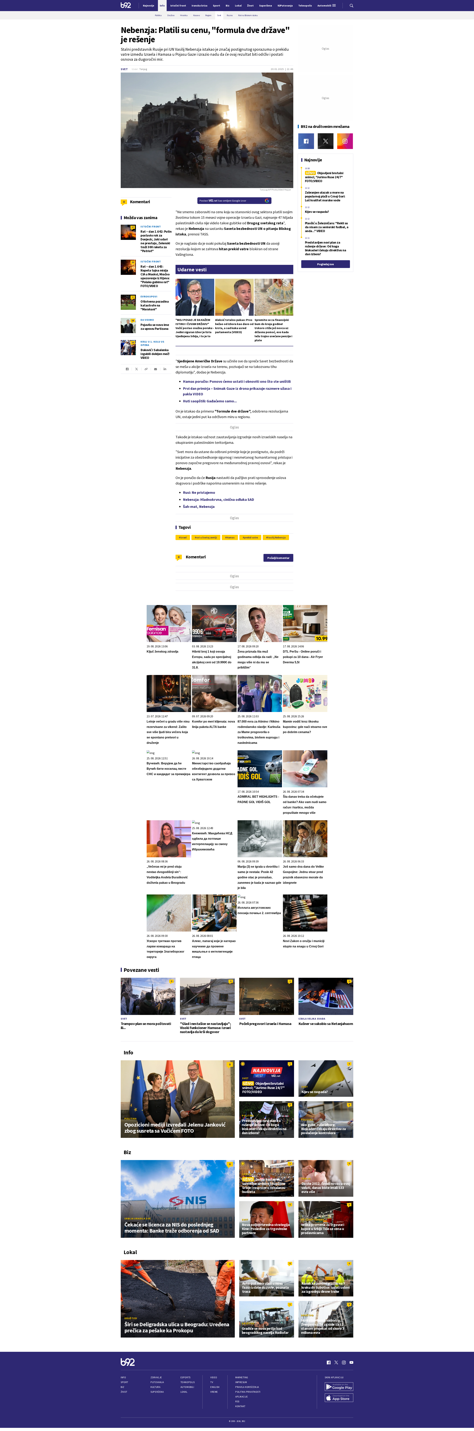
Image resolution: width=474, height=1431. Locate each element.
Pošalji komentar (278, 558)
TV (211, 1382)
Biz (122, 1387)
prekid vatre (251, 537)
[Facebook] (306, 141)
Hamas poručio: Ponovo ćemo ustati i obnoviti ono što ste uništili (237, 381)
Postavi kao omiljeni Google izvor (223, 200)
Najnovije (148, 5)
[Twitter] (325, 141)
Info (123, 1377)
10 (133, 342)
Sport (124, 1382)
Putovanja (157, 1382)
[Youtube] (351, 1362)
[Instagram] (345, 141)
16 (133, 262)
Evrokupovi (149, 296)
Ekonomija (249, 1278)
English (215, 1387)
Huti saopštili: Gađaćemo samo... (210, 401)
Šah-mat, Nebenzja (199, 506)
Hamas (231, 537)
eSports (186, 1377)
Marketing (241, 1377)
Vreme (214, 1391)
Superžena (157, 1391)
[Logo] (126, 5)
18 (133, 320)
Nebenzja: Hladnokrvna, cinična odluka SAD (218, 499)
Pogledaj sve (325, 264)
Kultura (155, 1387)
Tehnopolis (188, 1382)
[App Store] (339, 1398)
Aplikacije (241, 1396)
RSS (237, 1401)
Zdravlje (156, 1377)
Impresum (241, 1382)
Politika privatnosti (248, 1391)
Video (213, 1377)
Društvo (130, 1318)
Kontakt (240, 1406)
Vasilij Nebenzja (276, 537)
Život (124, 1391)
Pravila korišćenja (247, 1387)
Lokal (184, 1391)
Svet (124, 69)
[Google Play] (339, 1387)
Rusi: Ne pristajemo (199, 492)
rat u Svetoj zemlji (206, 537)
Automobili (187, 1387)
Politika (130, 1118)
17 (133, 227)
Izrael (183, 537)
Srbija (246, 1174)
